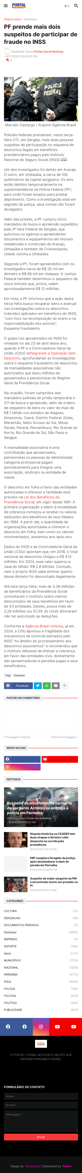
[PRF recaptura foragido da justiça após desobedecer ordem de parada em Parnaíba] (15, 864)
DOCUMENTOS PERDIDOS (41, 925)
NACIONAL (41, 967)
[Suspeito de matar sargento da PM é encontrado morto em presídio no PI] (15, 884)
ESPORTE (41, 946)
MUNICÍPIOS (41, 960)
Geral (41, 953)
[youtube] (60, 759)
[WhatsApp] (47, 685)
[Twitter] (38, 685)
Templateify (32, 1166)
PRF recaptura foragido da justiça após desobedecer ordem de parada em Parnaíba (52, 861)
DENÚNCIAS (41, 918)
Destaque (30, 19)
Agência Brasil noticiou (44, 626)
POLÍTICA (41, 1002)
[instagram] (22, 767)
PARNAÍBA (41, 974)
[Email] (56, 685)
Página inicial (12, 19)
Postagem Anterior (18, 737)
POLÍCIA (41, 988)
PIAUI (41, 981)
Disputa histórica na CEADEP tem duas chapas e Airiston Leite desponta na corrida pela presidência (52, 839)
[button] (5, 6)
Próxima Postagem (63, 737)
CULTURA (41, 911)
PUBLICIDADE (41, 1009)
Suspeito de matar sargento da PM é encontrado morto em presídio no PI (54, 882)
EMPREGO (41, 939)
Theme (66, 1166)
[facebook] (22, 759)
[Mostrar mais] (65, 685)
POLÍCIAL (41, 995)
